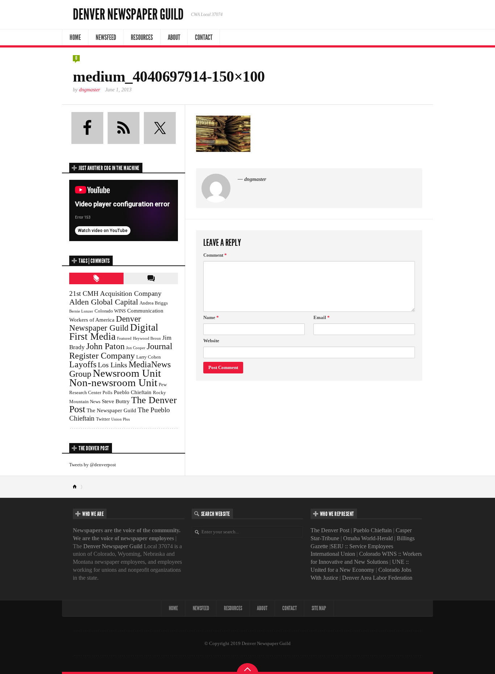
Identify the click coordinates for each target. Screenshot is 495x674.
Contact (203, 37)
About (174, 37)
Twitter (103, 419)
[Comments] (151, 278)
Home (75, 37)
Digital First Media (113, 332)
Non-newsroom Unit (113, 382)
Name (211, 317)
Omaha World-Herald (368, 538)
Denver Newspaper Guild (128, 14)
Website (211, 340)
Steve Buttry (116, 401)
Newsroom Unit (127, 373)
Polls (107, 392)
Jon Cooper (135, 348)
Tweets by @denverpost (92, 464)
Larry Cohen (148, 357)
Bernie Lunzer (81, 311)
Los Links (112, 365)
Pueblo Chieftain (132, 392)
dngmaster (89, 89)
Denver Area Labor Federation (377, 578)
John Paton (105, 346)
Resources (142, 37)
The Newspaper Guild (111, 410)
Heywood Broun (147, 338)
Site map (319, 608)
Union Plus (120, 419)
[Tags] (96, 278)
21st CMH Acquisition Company (115, 293)
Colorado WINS (110, 311)
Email (321, 317)
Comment (215, 255)
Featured (124, 338)
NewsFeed (106, 37)
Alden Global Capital (103, 301)
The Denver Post (330, 530)
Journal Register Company (120, 350)
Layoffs (82, 364)
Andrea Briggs (154, 303)
